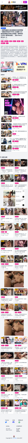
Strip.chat (17, 196)
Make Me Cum (18, 191)
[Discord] (13, 422)
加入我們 (18, 428)
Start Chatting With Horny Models (19, 201)
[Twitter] (7, 422)
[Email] (20, 422)
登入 (25, 2)
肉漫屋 (17, 430)
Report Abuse (9, 430)
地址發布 (18, 431)
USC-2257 (8, 428)
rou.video (14, 438)
